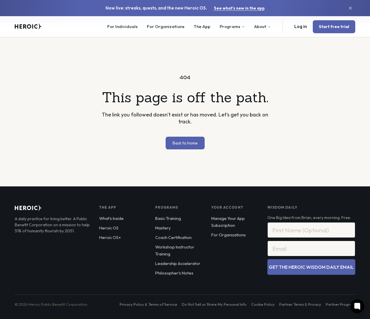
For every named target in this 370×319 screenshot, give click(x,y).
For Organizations (165, 26)
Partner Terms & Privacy (300, 304)
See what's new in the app (239, 8)
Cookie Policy (263, 304)
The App (202, 26)
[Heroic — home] (28, 26)
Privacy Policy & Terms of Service (148, 304)
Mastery (163, 228)
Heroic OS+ (110, 237)
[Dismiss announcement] (350, 8)
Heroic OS (109, 228)
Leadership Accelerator (177, 263)
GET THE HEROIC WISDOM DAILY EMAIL (311, 267)
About (260, 26)
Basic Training (168, 218)
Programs (230, 26)
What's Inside (111, 218)
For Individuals (122, 26)
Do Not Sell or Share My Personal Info (214, 304)
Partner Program (340, 304)
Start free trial (334, 26)
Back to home (185, 143)
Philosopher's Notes (174, 273)
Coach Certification (173, 237)
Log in (300, 26)
